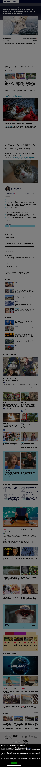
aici (26, 751)
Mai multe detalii (29, 748)
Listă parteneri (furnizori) (4, 760)
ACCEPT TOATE (14, 763)
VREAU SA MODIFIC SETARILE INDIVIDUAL (14, 765)
